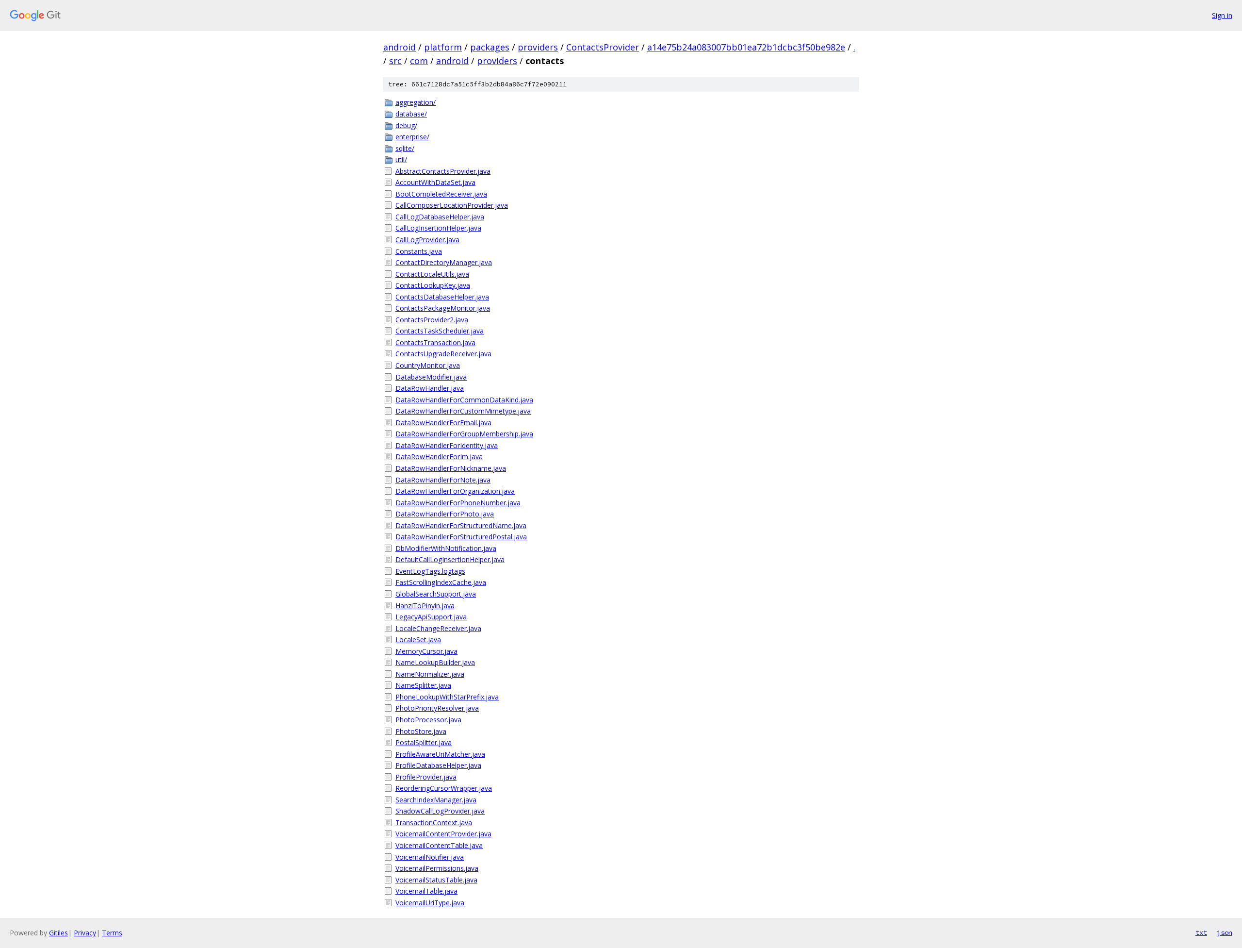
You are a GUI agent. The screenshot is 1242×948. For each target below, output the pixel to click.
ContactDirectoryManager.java (443, 262)
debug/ (406, 125)
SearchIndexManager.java (435, 799)
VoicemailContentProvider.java (443, 833)
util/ (401, 159)
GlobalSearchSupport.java (435, 594)
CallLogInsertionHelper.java (438, 228)
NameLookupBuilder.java (435, 662)
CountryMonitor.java (427, 365)
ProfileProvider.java (426, 777)
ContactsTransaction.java (435, 342)
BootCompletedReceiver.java (441, 194)
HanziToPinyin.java (425, 605)
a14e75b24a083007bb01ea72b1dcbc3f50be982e (746, 47)
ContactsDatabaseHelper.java (442, 296)
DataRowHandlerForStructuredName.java (460, 525)
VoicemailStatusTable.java (436, 879)
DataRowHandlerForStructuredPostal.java (461, 536)
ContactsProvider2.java (431, 319)
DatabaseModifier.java (431, 377)
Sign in (1222, 15)
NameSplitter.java (423, 685)
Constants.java (418, 251)
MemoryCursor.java (426, 651)
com (419, 61)
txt (1201, 932)
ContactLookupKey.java (432, 285)
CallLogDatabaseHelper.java (439, 216)
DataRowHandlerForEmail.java (443, 422)
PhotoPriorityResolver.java (437, 708)
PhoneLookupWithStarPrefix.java (447, 696)
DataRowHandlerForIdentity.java (446, 445)
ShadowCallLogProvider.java (440, 810)
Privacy (85, 932)
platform (443, 47)
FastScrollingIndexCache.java (440, 582)
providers (538, 47)
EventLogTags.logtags (430, 571)
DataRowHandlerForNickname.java (450, 468)
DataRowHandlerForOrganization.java (455, 491)
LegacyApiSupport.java (431, 616)
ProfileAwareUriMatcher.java (440, 754)
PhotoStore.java (420, 731)
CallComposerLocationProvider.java (451, 205)
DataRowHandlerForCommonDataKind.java (464, 399)
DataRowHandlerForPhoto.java (444, 513)
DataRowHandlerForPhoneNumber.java (458, 502)
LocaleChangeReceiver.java (438, 628)
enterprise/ (412, 136)
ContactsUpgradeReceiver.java (443, 353)
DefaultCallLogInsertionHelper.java (450, 559)
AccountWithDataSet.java (435, 182)
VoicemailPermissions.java (436, 868)
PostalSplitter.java (423, 742)
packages (489, 47)
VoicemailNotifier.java (429, 857)
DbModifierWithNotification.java (445, 548)
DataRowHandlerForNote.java (442, 479)
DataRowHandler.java (429, 388)
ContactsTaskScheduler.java (439, 330)
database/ (411, 113)
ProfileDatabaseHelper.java (438, 765)
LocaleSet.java (418, 639)
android (399, 47)
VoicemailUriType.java (429, 902)
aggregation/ (415, 102)
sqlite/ (404, 148)
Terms (112, 932)
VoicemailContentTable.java (439, 845)
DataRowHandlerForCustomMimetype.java (463, 411)
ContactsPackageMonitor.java (442, 308)
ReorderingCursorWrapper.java (443, 788)
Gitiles (58, 932)
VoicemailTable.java (426, 891)
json (1224, 932)
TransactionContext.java (433, 822)
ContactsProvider (602, 47)
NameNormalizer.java (429, 674)
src (395, 61)
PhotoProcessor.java (428, 719)
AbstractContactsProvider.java (442, 171)
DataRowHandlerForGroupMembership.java (464, 433)
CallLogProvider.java (427, 239)
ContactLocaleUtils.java (432, 274)
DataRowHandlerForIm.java (439, 456)
